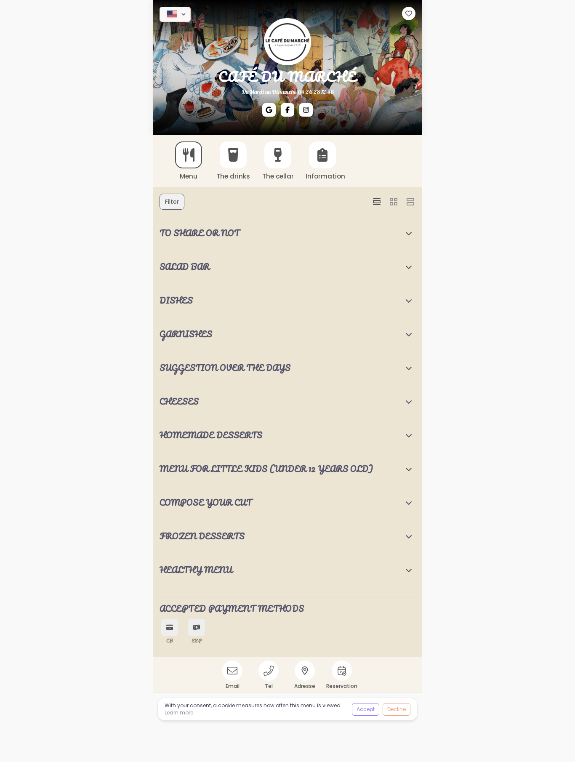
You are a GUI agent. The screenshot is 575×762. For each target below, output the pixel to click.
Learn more (179, 712)
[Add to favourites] (408, 13)
